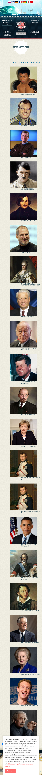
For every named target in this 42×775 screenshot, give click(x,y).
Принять (10, 771)
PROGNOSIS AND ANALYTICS (35, 21)
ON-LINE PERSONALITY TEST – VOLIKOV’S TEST (7, 22)
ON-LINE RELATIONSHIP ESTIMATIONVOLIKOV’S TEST (7, 33)
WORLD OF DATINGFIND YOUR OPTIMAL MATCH (35, 32)
